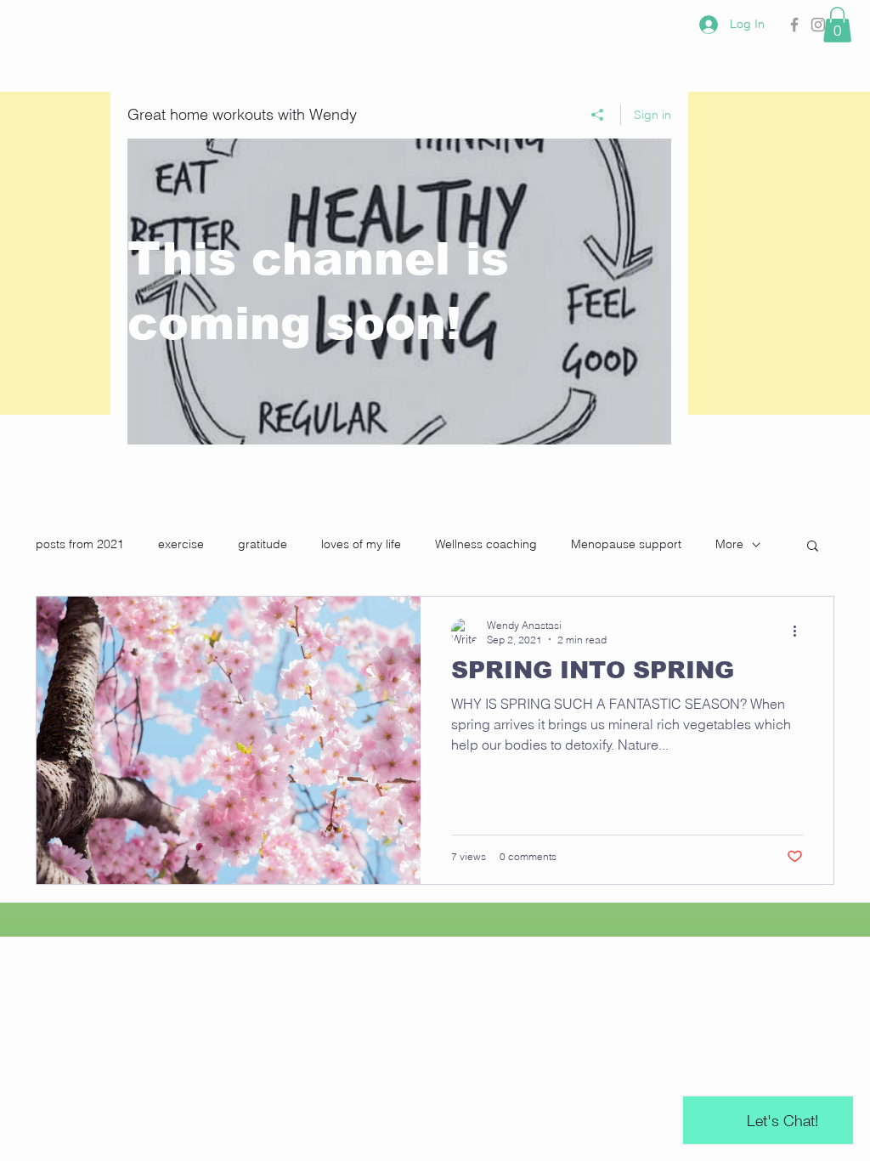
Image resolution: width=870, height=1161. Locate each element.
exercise (181, 544)
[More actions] (800, 631)
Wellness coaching (486, 544)
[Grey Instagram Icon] (818, 24)
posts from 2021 (80, 544)
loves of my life (361, 544)
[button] (837, 24)
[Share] (597, 115)
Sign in (652, 114)
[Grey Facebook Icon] (794, 24)
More (729, 544)
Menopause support (626, 544)
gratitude (262, 544)
